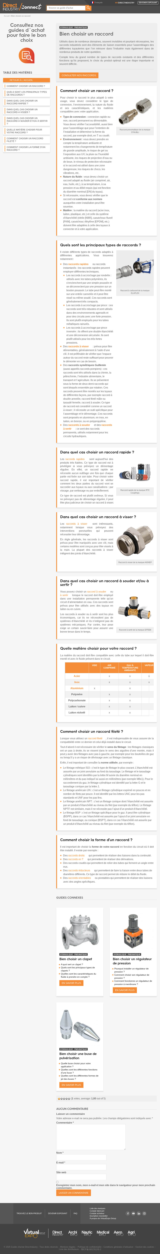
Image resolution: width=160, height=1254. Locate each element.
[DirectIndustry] (22, 6)
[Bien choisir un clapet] (79, 931)
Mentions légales (67, 1247)
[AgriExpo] (131, 1233)
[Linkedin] (138, 1213)
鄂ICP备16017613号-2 (91, 1249)
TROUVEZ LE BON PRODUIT (29, 1213)
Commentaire (65, 1122)
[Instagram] (144, 1213)
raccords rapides (75, 459)
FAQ (75, 1213)
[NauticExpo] (87, 1233)
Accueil (6, 16)
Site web (61, 1172)
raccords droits (76, 855)
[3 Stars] (64, 1099)
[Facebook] (127, 1213)
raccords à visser (76, 523)
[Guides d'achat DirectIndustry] (26, 55)
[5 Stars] (69, 1099)
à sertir (64, 595)
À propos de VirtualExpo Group (103, 1218)
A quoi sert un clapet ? (72, 964)
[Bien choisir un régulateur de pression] (133, 931)
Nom (59, 1152)
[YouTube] (133, 1213)
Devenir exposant (148, 3)
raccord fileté (95, 738)
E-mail (60, 1162)
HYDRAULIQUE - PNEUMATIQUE (73, 27)
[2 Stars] (61, 1099)
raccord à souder (96, 591)
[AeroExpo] (118, 1233)
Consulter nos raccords (79, 75)
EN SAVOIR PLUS (71, 983)
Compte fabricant (97, 1211)
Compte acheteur (97, 1213)
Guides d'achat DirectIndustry (24, 1247)
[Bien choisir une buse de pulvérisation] (79, 1026)
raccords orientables (79, 878)
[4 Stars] (66, 1099)
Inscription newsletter (99, 1216)
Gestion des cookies (144, 1247)
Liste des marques (97, 1208)
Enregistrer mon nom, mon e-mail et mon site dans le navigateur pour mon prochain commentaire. (105, 1186)
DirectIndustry (124, 3)
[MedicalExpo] (103, 1233)
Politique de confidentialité (89, 1247)
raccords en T (75, 859)
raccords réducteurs (79, 870)
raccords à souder (79, 425)
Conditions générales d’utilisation (118, 1247)
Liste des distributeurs (69, 1249)
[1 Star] (59, 1099)
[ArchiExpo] (73, 1233)
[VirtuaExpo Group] (36, 1233)
